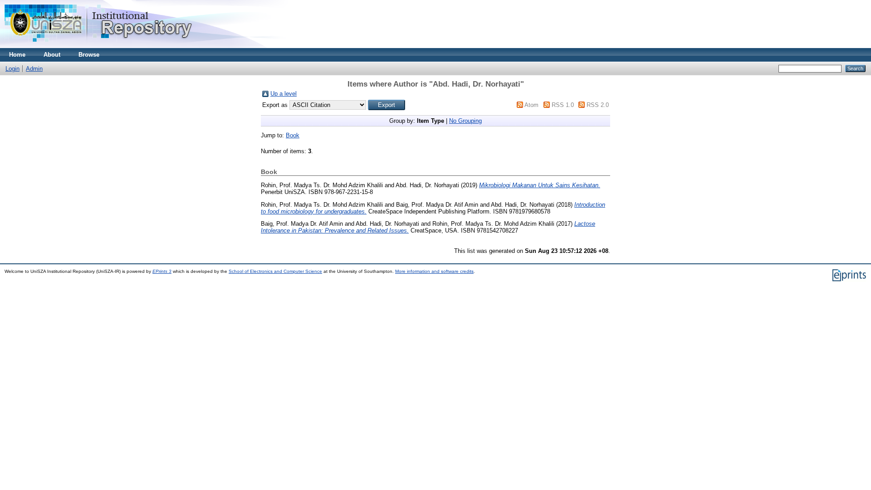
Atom (531, 105)
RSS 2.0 (598, 105)
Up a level (283, 93)
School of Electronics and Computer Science (275, 271)
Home (17, 54)
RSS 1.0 (563, 105)
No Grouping (465, 120)
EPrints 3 (161, 271)
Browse (88, 54)
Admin (34, 68)
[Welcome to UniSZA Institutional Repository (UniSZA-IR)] (99, 46)
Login (12, 68)
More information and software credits (434, 271)
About (52, 54)
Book (292, 135)
